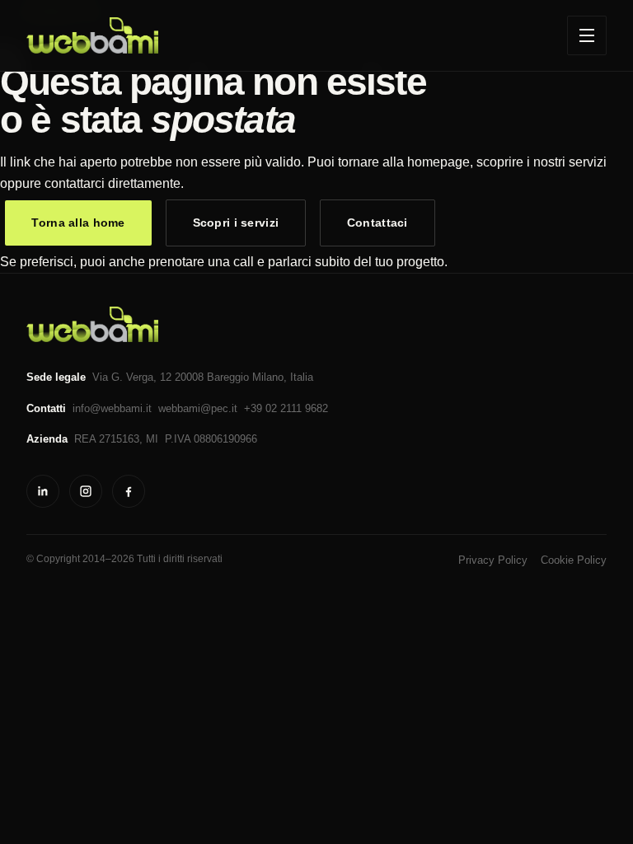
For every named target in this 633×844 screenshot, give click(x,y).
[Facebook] (128, 491)
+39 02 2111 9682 (286, 408)
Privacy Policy (493, 560)
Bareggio (228, 377)
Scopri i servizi (236, 222)
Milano (268, 377)
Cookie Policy (574, 560)
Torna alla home (77, 222)
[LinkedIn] (42, 491)
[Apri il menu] (587, 35)
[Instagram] (85, 491)
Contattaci (377, 222)
